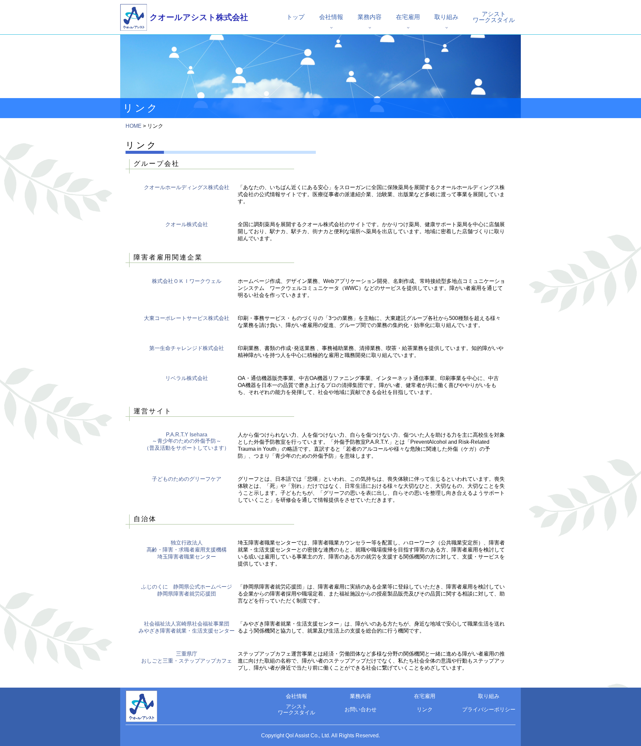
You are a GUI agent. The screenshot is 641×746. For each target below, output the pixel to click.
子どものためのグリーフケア (186, 479)
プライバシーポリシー (488, 709)
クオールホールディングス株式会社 (186, 187)
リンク (425, 709)
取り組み (446, 17)
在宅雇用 (408, 17)
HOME (134, 126)
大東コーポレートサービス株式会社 (186, 318)
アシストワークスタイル (494, 17)
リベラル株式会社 (186, 378)
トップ (295, 17)
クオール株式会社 (186, 224)
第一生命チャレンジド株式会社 (186, 348)
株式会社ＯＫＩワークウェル (186, 281)
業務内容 (370, 17)
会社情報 (331, 17)
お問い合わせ (361, 709)
